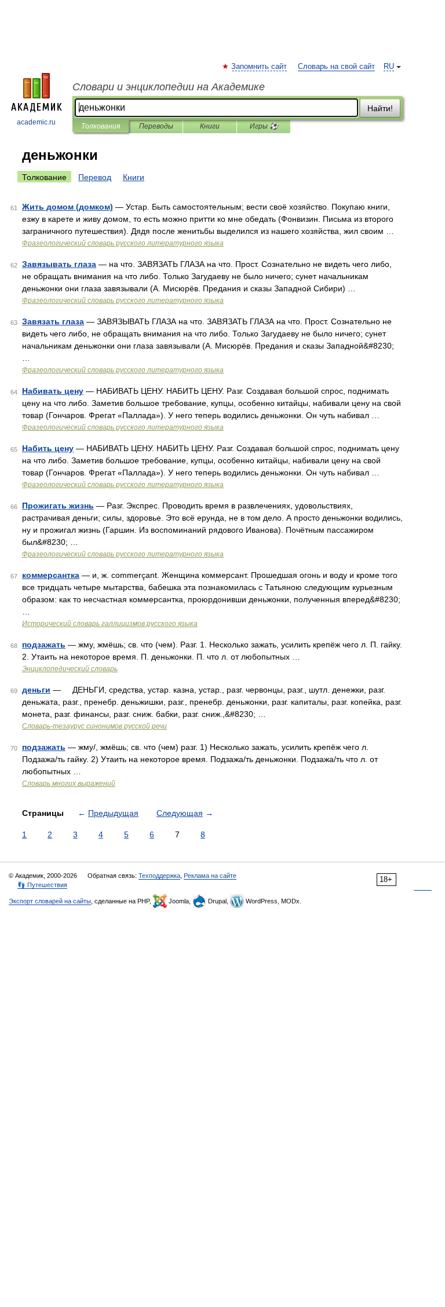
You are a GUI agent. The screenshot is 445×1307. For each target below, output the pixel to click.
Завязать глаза (53, 321)
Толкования (100, 126)
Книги (210, 126)
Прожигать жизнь (58, 505)
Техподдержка (159, 875)
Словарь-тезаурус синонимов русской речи (94, 726)
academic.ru (36, 122)
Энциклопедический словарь (70, 669)
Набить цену (48, 448)
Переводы (156, 126)
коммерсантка (50, 575)
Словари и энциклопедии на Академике (168, 87)
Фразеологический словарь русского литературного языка (123, 243)
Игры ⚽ (264, 126)
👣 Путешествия (42, 884)
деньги (36, 689)
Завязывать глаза (59, 264)
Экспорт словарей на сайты (50, 901)
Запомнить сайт (259, 67)
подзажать (43, 644)
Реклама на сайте (210, 875)
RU (389, 67)
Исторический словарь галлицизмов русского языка (110, 624)
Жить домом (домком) (67, 206)
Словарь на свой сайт (336, 67)
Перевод (94, 177)
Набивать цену (52, 391)
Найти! (380, 108)
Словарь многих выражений (68, 783)
